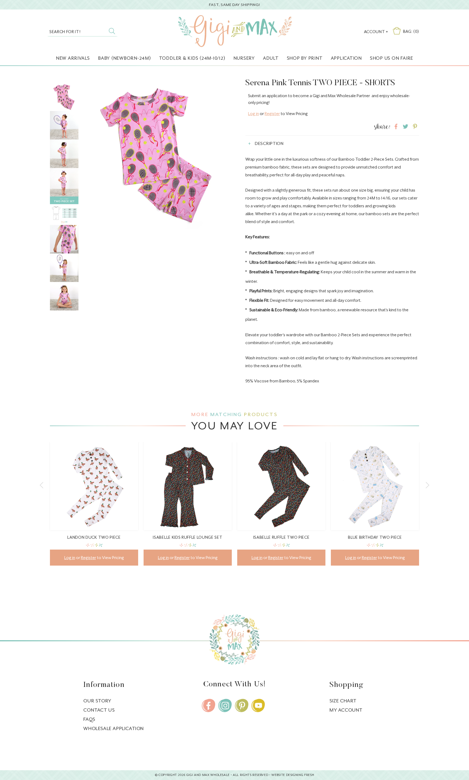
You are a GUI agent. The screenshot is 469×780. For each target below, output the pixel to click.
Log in (253, 113)
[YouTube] (258, 705)
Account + (376, 31)
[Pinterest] (241, 705)
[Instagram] (225, 705)
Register (272, 113)
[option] (94, 508)
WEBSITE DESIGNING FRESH (292, 775)
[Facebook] (208, 705)
